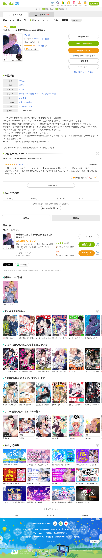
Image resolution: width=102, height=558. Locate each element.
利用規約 (49, 533)
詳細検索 (85, 515)
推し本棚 (84, 60)
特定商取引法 (26, 537)
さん (24, 164)
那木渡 (21, 438)
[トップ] (8, 3)
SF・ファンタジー (43, 93)
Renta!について (21, 529)
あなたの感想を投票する (50, 208)
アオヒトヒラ (40, 438)
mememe (72, 438)
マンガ (22, 89)
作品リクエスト (56, 529)
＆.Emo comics (25, 102)
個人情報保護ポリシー (61, 533)
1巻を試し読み (83, 36)
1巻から (6, 230)
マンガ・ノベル (15, 14)
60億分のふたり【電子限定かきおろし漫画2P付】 (34, 236)
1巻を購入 (83, 50)
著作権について (38, 537)
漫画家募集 (49, 537)
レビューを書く (33, 49)
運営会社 (77, 537)
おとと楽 (55, 438)
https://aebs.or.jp (24, 553)
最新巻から (15, 230)
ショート (43, 14)
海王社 (22, 85)
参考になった (81, 177)
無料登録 (95, 3)
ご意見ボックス (69, 529)
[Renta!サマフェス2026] (16, 3)
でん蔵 (27, 35)
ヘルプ (30, 529)
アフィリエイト (38, 533)
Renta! (5, 270)
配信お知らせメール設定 (83, 71)
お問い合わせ (44, 529)
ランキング (51, 515)
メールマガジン (81, 529)
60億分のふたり (25, 106)
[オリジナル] (34, 20)
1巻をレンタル (83, 43)
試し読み (89, 236)
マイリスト (84, 66)
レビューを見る (50, 185)
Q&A (36, 529)
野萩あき (6, 438)
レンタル (22, 97)
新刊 (16, 515)
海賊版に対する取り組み (63, 537)
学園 (54, 93)
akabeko (88, 438)
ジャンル (75, 20)
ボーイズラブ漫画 (41, 38)
